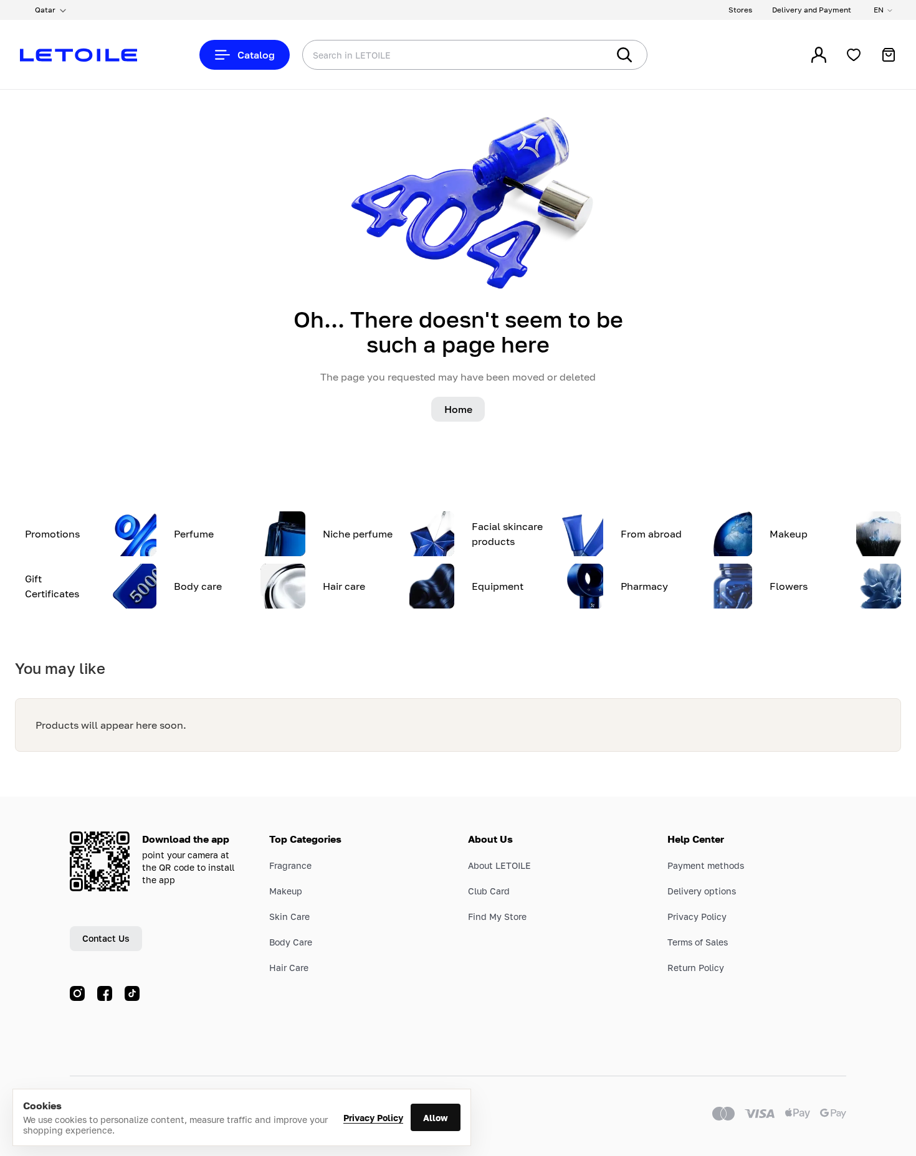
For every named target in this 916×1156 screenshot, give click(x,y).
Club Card (489, 891)
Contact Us (106, 938)
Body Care (290, 942)
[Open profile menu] (818, 55)
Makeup (285, 891)
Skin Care (289, 916)
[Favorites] (853, 55)
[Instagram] (77, 993)
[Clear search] (579, 55)
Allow (435, 1117)
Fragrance (290, 865)
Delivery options (701, 891)
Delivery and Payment (811, 9)
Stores (740, 9)
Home (458, 409)
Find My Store (497, 916)
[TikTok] (132, 993)
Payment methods (705, 865)
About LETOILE (499, 865)
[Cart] (888, 55)
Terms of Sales (697, 942)
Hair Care (288, 967)
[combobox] (430, 54)
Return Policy (695, 967)
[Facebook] (104, 993)
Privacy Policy (373, 1117)
